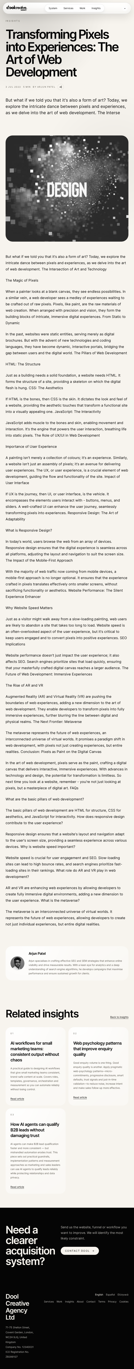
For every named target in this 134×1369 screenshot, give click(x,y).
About (80, 1301)
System (53, 8)
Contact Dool (80, 1250)
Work (82, 8)
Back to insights (119, 1016)
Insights (96, 8)
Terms (101, 1301)
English (99, 1294)
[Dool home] (16, 8)
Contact (90, 1301)
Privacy (112, 1301)
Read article (17, 1098)
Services (68, 8)
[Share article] (61, 87)
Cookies (123, 1301)
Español (110, 1294)
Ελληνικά (123, 1294)
